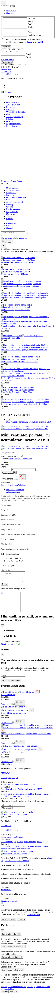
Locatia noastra (7, 69)
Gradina (9, 121)
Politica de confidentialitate (19, 796)
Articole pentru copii (14, 116)
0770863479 (6, 72)
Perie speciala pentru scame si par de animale (19, 361)
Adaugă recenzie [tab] (13, 492)
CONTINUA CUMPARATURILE (15, 415)
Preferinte (21, 919)
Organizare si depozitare (16, 112)
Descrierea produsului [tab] (15, 489)
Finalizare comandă (9, 644)
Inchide (5, 992)
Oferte (14, 181)
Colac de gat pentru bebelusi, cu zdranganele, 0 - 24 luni (24, 404)
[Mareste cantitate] (37, 470)
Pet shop (9, 119)
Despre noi (6, 181)
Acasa (3, 784)
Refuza (12, 919)
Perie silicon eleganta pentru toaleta (15, 309)
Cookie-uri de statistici (10, 957)
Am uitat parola (7, 59)
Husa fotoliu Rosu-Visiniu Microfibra (16, 392)
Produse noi (11, 107)
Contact (20, 181)
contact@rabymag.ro (9, 74)
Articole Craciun (13, 105)
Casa (8, 114)
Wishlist (20, 789)
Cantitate (7, 469)
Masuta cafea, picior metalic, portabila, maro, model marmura (26, 734)
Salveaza (13, 992)
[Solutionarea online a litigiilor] (14, 814)
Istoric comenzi (30, 789)
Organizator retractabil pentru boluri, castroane (20, 286)
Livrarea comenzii (20, 794)
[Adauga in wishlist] (2, 267)
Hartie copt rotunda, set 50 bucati (14, 274)
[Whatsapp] (3, 905)
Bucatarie (10, 109)
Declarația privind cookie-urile (13, 986)
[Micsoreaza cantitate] (2, 470)
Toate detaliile (7, 704)
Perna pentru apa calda (10, 338)
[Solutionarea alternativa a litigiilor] (18, 812)
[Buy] (20, 703)
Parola (30, 32)
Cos (8, 226)
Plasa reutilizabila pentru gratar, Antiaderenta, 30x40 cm (24, 350)
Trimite (4, 584)
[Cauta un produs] (27, 233)
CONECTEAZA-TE (10, 52)
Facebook (5, 485)
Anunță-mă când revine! (11, 681)
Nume (30, 21)
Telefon (31, 27)
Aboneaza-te (7, 808)
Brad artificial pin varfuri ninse (13, 713)
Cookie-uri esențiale (9, 934)
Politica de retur (34, 794)
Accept (4, 919)
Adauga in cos (7, 473)
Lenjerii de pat (12, 126)
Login (13, 789)
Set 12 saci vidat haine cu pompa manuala (18, 752)
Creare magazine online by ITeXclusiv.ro (27, 859)
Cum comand (6, 794)
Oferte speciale (12, 102)
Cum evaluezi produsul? (11, 558)
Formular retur (22, 784)
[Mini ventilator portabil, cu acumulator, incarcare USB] (24, 426)
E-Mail (30, 24)
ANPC (39, 789)
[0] (7, 238)
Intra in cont (11, 11)
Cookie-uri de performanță (12, 947)
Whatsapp (22, 485)
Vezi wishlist (6, 890)
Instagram (14, 485)
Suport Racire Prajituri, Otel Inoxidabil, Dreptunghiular (23, 298)
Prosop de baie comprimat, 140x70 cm (17, 262)
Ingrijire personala (13, 124)
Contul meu (11, 223)
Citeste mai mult (33, 914)
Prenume (31, 19)
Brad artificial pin (8, 694)
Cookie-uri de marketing (11, 970)
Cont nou (10, 13)
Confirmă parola (34, 35)
